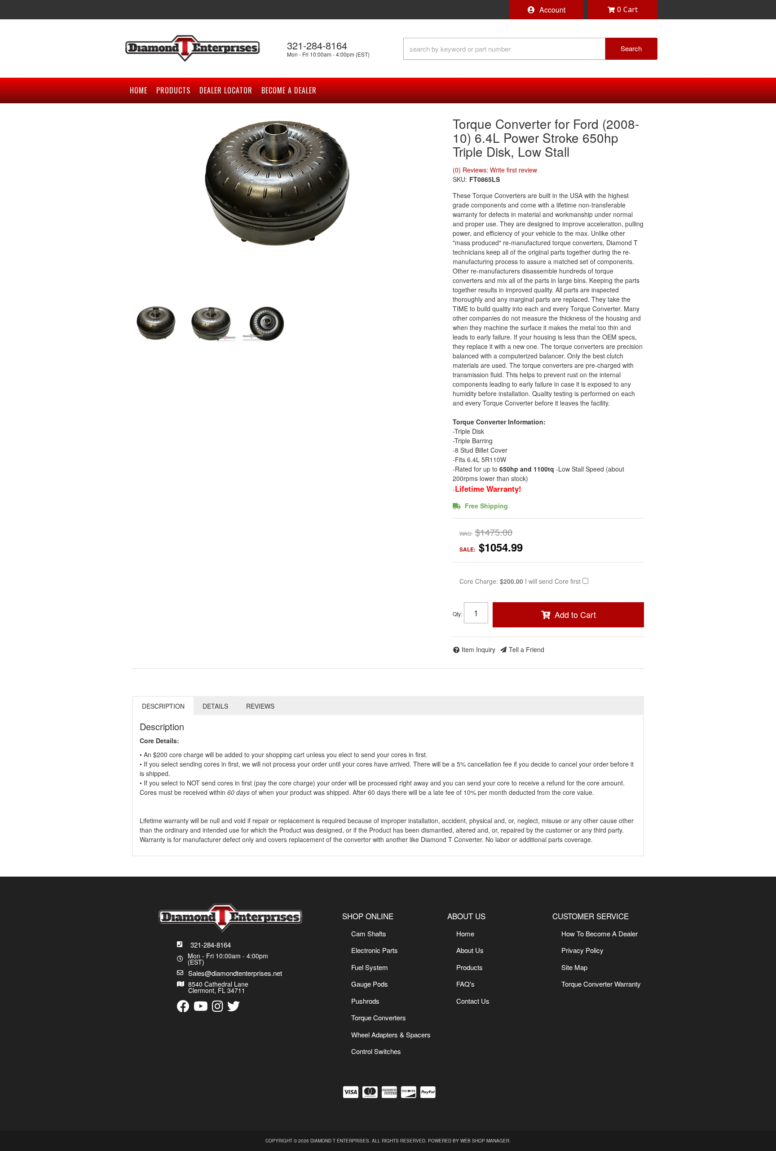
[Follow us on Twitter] (233, 1006)
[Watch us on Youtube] (201, 1006)
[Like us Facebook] (183, 1006)
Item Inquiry (478, 649)
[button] (530, 49)
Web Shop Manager (484, 1141)
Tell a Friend (526, 649)
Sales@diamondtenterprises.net (235, 973)
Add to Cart (575, 614)
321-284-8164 (210, 944)
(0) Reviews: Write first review (495, 169)
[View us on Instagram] (217, 1006)
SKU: (460, 179)
